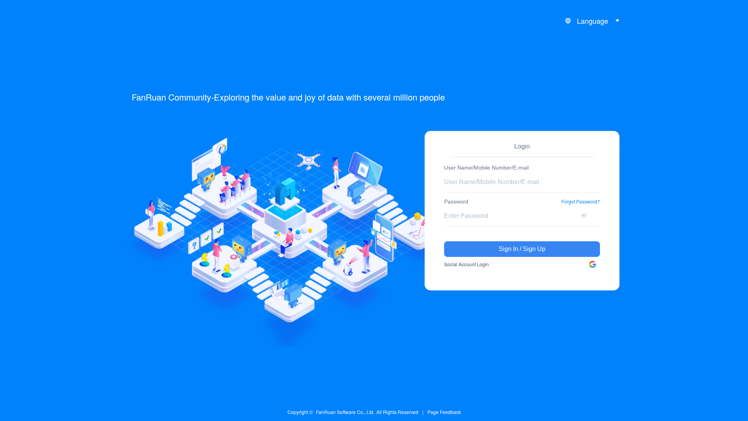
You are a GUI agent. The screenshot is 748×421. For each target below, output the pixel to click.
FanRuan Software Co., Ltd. (345, 412)
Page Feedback (444, 412)
